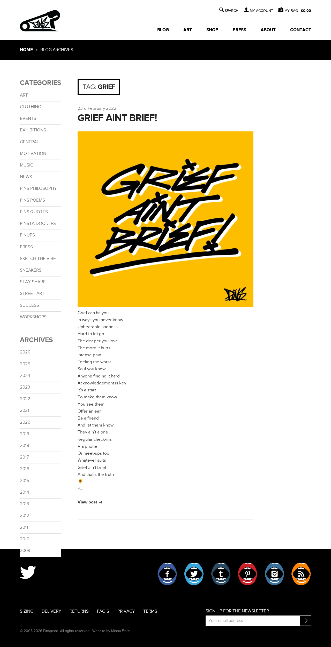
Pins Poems (32, 200)
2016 (24, 468)
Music (26, 165)
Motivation (33, 153)
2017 (24, 457)
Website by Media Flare (111, 631)
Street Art (32, 293)
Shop (212, 30)
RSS (301, 574)
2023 (25, 387)
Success (29, 305)
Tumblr (221, 574)
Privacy (126, 611)
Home (26, 49)
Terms (150, 611)
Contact (300, 30)
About (268, 30)
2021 (24, 410)
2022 (25, 398)
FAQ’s (103, 611)
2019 (24, 434)
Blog (163, 30)
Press (239, 30)
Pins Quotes (34, 212)
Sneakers (30, 270)
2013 (24, 504)
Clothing (30, 106)
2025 (25, 364)
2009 (25, 550)
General (29, 142)
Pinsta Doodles (38, 223)
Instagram (274, 574)
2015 (24, 480)
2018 (24, 445)
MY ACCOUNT (261, 11)
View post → (90, 502)
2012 (24, 515)
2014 (24, 492)
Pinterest (247, 574)
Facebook (167, 574)
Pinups (27, 235)
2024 (25, 375)
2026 (25, 352)
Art (187, 30)
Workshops (33, 317)
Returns (79, 611)
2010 (24, 539)
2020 (25, 422)
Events (28, 118)
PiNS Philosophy (38, 188)
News (26, 176)
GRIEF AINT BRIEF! (117, 118)
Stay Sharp (33, 282)
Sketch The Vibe (38, 258)
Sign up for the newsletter (237, 611)
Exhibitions (33, 130)
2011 (24, 527)
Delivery (51, 611)
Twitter (194, 574)
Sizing (26, 611)
